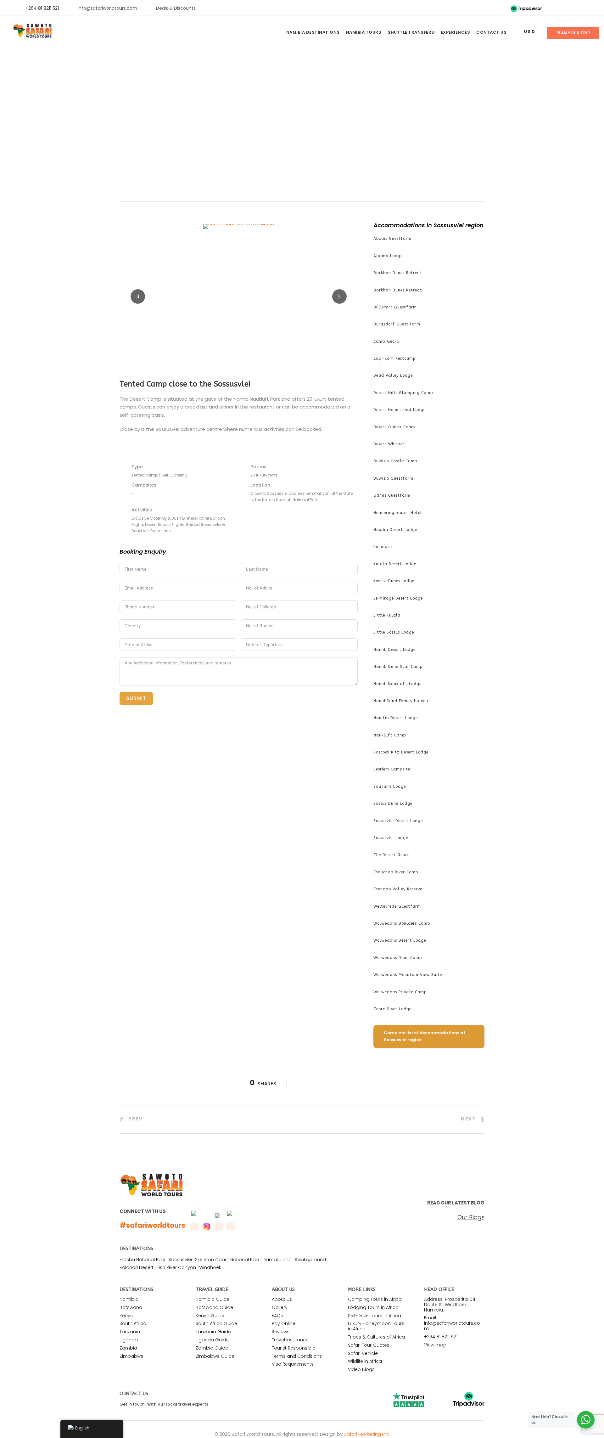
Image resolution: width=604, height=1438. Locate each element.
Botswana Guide (214, 1307)
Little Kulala (386, 615)
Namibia (129, 1299)
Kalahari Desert (137, 1267)
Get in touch (132, 1404)
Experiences (455, 32)
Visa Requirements (293, 1364)
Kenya (126, 1315)
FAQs (277, 1315)
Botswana (131, 1307)
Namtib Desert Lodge (395, 718)
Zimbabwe (131, 1356)
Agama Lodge (388, 256)
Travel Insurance (290, 1340)
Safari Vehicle (363, 1353)
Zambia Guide (212, 1348)
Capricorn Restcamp (394, 358)
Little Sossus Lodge (393, 632)
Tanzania (130, 1331)
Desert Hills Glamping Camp (403, 393)
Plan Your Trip (573, 33)
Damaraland (277, 1259)
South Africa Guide (216, 1323)
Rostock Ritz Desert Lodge (400, 752)
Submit (136, 698)
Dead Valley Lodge (393, 375)
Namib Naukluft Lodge (397, 684)
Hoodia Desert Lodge (395, 529)
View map (435, 1345)
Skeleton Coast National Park (227, 1259)
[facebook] (561, 8)
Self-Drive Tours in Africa (374, 1315)
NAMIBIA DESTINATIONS (313, 32)
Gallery (280, 1307)
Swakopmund (310, 1259)
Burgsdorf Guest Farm (396, 324)
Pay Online (283, 1323)
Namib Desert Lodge (394, 649)
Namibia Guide (212, 1299)
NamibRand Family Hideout (401, 701)
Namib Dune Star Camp (398, 666)
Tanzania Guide (213, 1331)
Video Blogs (361, 1369)
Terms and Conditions (297, 1356)
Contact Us (491, 32)
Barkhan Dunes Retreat (397, 273)
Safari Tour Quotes (368, 1345)
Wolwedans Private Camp (400, 992)
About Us (282, 1299)
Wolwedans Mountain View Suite (407, 975)
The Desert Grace (391, 855)
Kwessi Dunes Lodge (393, 581)
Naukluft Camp (389, 735)
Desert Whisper (389, 444)
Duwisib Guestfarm (393, 478)
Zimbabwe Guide (215, 1356)
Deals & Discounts (176, 8)
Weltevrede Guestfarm (397, 906)
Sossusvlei (180, 1259)
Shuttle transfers (411, 32)
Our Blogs (470, 1217)
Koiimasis (383, 546)
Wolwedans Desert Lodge (399, 940)
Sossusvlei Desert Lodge (398, 821)
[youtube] (581, 8)
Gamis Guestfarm (392, 495)
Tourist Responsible (293, 1348)
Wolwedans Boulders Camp (401, 923)
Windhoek (210, 1267)
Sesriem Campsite (391, 769)
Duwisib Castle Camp (395, 461)
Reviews (280, 1331)
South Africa (133, 1323)
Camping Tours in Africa (375, 1299)
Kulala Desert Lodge (394, 564)
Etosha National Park (142, 1259)
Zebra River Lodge (392, 1009)
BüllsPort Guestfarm (395, 307)
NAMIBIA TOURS (364, 32)
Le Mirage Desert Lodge (398, 598)
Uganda (129, 1340)
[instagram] (591, 8)
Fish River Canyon (176, 1267)
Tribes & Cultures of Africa (376, 1337)
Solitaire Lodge (389, 786)
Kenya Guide (210, 1315)
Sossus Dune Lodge (392, 803)
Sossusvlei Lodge (390, 838)
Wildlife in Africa (365, 1361)
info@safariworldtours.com (107, 8)
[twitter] (571, 8)
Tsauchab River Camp (395, 872)
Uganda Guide (212, 1340)
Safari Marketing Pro (366, 1434)
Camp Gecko (386, 341)
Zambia (128, 1348)
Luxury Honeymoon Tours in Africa (376, 1326)
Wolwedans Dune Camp (397, 958)
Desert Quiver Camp (394, 427)
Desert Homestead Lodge (399, 410)
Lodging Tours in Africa (373, 1307)
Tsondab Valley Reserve (397, 889)
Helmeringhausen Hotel (397, 512)
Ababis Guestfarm (392, 238)
